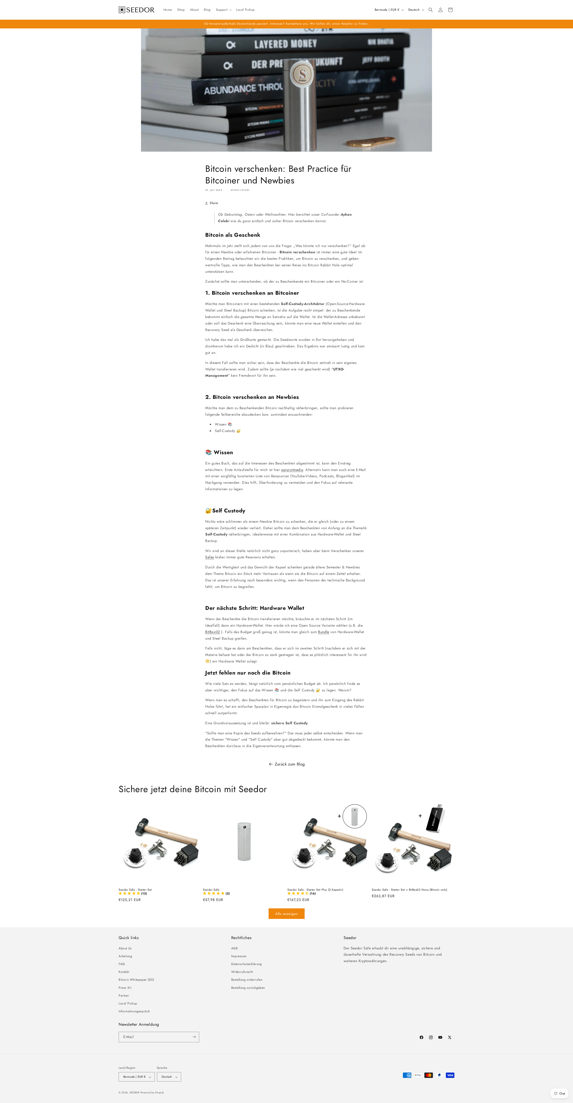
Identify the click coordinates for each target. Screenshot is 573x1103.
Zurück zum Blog (290, 764)
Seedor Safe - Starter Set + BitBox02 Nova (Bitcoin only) (409, 890)
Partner (124, 995)
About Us (125, 948)
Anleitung (125, 956)
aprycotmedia (292, 469)
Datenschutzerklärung (246, 963)
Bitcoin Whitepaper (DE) (136, 979)
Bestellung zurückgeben (248, 987)
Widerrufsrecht (242, 972)
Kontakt (124, 972)
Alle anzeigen (286, 913)
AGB (234, 948)
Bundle (323, 631)
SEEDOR (134, 1092)
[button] (223, 9)
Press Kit (125, 987)
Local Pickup (128, 1003)
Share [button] (214, 203)
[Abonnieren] (194, 1037)
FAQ (122, 963)
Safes (209, 557)
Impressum (239, 956)
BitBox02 (212, 631)
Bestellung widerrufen (247, 979)
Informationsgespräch (134, 1011)
